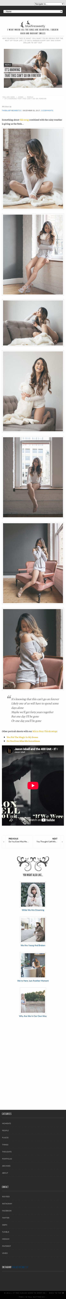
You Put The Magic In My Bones (22, 737)
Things (5, 1145)
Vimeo (5, 1253)
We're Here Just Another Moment (33, 980)
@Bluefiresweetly (20, 1267)
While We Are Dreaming (33, 910)
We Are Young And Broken (33, 945)
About (5, 1173)
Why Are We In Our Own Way (33, 1016)
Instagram (7, 1204)
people (30, 97)
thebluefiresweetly (11, 110)
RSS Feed (6, 1196)
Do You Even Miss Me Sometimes (23, 741)
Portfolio (7, 1159)
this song (24, 119)
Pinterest (6, 1246)
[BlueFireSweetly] (33, 24)
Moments (6, 1123)
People (5, 1130)
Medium (5, 1239)
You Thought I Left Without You (49, 840)
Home (20, 97)
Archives (6, 1166)
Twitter (5, 1218)
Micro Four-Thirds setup (45, 731)
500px (4, 1225)
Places (5, 1137)
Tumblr (5, 1232)
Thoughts (7, 1152)
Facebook (7, 1211)
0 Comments (47, 110)
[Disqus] (33, 1064)
